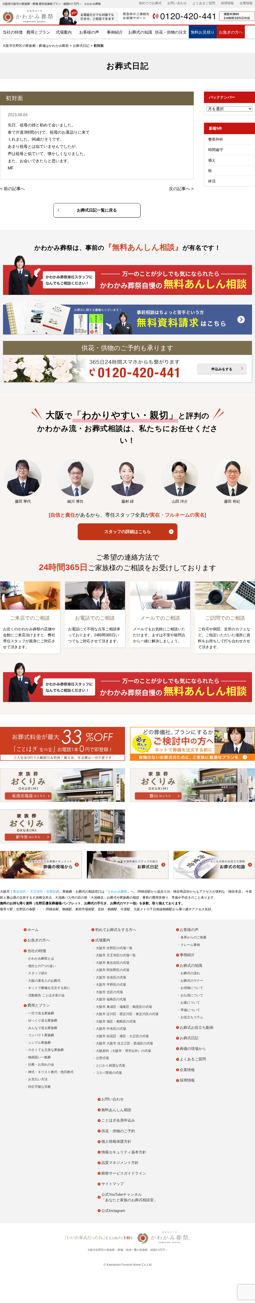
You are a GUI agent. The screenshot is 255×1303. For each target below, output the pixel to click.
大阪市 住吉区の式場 (111, 977)
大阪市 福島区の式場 (111, 999)
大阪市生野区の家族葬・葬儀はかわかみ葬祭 (35, 46)
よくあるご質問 (203, 3)
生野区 (51, 891)
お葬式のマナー (192, 980)
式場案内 (64, 32)
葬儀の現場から (193, 1048)
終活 (212, 181)
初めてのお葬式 (150, 3)
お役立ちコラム (192, 1017)
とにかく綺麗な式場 (110, 1065)
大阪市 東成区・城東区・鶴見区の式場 (124, 1007)
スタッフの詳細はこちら (127, 531)
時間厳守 (215, 150)
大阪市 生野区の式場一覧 (114, 948)
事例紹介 (115, 32)
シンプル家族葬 (39, 1042)
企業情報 (246, 3)
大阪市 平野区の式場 (111, 984)
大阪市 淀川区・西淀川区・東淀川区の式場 (127, 1014)
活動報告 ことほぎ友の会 (46, 995)
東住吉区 (19, 891)
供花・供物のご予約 (118, 1131)
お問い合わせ (177, 3)
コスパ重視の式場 (109, 1073)
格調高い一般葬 (39, 1057)
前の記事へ (14, 188)
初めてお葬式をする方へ (115, 929)
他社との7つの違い (42, 966)
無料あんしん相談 (116, 1110)
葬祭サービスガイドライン (123, 1173)
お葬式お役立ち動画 (196, 1027)
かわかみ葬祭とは (41, 958)
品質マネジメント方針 (120, 1162)
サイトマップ (112, 1184)
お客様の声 (89, 32)
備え (212, 160)
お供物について (192, 988)
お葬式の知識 (140, 32)
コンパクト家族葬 (41, 1035)
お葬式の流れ (190, 973)
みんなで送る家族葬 (42, 1028)
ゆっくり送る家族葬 (42, 1020)
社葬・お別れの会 (41, 1064)
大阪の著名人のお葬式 (44, 980)
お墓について (190, 1002)
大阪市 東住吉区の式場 (112, 963)
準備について (190, 1010)
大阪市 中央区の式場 (111, 1029)
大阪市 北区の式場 (109, 992)
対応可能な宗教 (39, 1086)
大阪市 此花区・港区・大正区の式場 (122, 1036)
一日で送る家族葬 (41, 1013)
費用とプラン (38, 32)
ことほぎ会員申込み (118, 1120)
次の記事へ (179, 188)
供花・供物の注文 (171, 32)
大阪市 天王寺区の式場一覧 (116, 955)
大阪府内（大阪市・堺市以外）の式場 (123, 1051)
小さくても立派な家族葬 (46, 1050)
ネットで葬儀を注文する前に (49, 988)
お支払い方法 (38, 1079)
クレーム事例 (190, 945)
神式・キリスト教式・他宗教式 (50, 1072)
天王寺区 (36, 891)
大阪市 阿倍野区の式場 (112, 970)
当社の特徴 (13, 32)
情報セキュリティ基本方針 (123, 1152)
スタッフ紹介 (38, 973)
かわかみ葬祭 (117, 891)
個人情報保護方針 (116, 1141)
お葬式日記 (81, 46)
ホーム (33, 929)
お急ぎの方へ (231, 32)
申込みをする (221, 369)
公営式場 (102, 1058)
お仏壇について (192, 995)
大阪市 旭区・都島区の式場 (116, 1021)
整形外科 (215, 139)
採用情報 (227, 3)
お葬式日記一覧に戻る (97, 210)
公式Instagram (113, 1210)
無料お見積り (203, 32)
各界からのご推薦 (193, 937)
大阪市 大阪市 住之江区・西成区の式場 (124, 1043)
